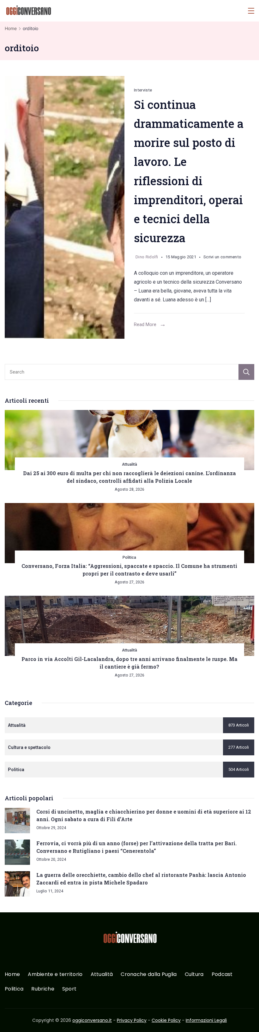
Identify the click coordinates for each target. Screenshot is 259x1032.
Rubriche (42, 989)
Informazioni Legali (206, 1020)
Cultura (194, 974)
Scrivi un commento (222, 258)
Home (12, 974)
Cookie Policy (166, 1020)
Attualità (129, 464)
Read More (145, 324)
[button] (12, 1019)
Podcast (222, 974)
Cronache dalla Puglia (149, 974)
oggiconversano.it (92, 1020)
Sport (69, 989)
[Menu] (251, 11)
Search (246, 372)
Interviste (143, 90)
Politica (129, 557)
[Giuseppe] (64, 207)
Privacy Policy (132, 1020)
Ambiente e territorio (55, 974)
